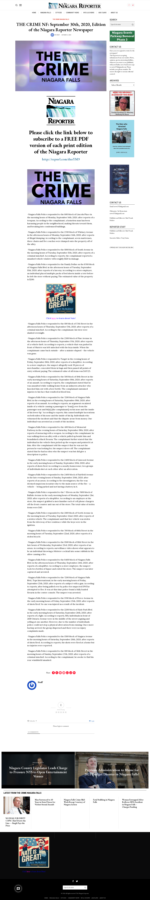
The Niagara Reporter (82, 893)
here (54, 318)
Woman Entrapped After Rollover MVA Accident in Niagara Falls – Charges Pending (132, 803)
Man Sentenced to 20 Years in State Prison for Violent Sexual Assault (45, 802)
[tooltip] (129, 5)
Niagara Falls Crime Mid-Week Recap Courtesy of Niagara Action (74, 802)
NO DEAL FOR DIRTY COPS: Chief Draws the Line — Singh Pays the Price (16, 822)
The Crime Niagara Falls (61, 19)
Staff (58, 35)
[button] (133, 25)
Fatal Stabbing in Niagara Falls (104, 801)
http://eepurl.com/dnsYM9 (61, 159)
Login (92, 721)
